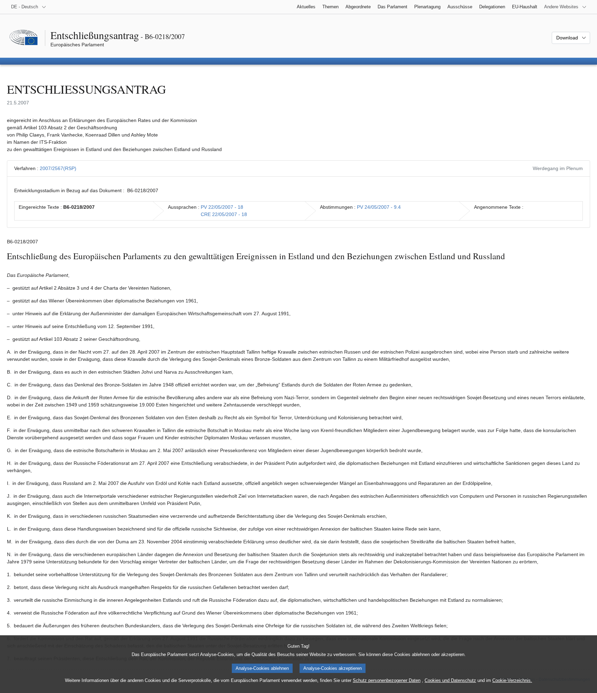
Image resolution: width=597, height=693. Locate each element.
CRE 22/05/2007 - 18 (224, 214)
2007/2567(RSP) (58, 168)
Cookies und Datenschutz (450, 680)
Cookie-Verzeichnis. (512, 680)
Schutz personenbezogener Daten (386, 680)
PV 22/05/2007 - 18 (222, 207)
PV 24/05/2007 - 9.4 (379, 207)
